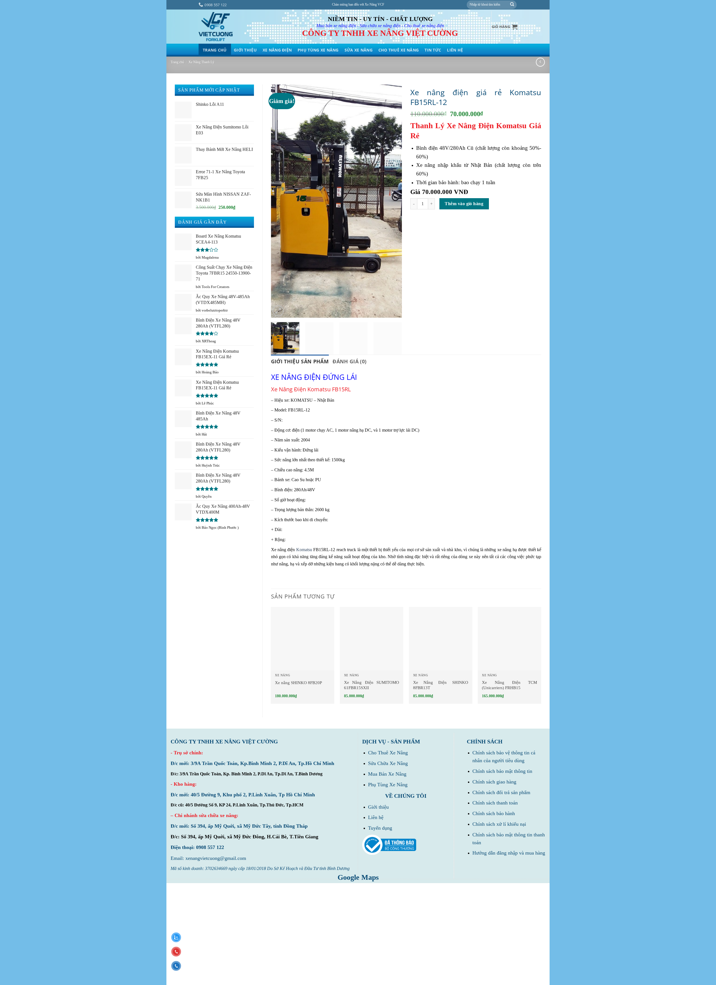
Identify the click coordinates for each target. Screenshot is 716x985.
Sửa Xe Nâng (359, 50)
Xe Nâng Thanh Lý (201, 62)
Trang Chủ (215, 50)
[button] (504, 27)
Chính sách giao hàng (494, 782)
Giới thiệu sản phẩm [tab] (300, 361)
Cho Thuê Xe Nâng (398, 50)
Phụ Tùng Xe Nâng (318, 50)
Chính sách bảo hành (493, 813)
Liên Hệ (455, 50)
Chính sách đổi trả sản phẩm (501, 792)
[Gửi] (512, 5)
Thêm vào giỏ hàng (464, 203)
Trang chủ (177, 62)
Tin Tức (433, 50)
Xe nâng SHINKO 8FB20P (298, 682)
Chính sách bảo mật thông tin (502, 771)
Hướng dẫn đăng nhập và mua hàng (508, 853)
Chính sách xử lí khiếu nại (499, 824)
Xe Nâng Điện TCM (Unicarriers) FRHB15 (509, 685)
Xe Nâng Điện (277, 50)
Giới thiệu (245, 50)
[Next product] (540, 62)
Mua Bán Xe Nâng (387, 774)
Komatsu (304, 549)
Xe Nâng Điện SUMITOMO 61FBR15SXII (371, 685)
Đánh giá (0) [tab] (349, 361)
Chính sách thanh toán (495, 803)
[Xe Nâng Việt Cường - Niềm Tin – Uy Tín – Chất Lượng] (216, 26)
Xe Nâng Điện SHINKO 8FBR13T (440, 685)
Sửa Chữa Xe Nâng (388, 763)
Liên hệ (375, 817)
